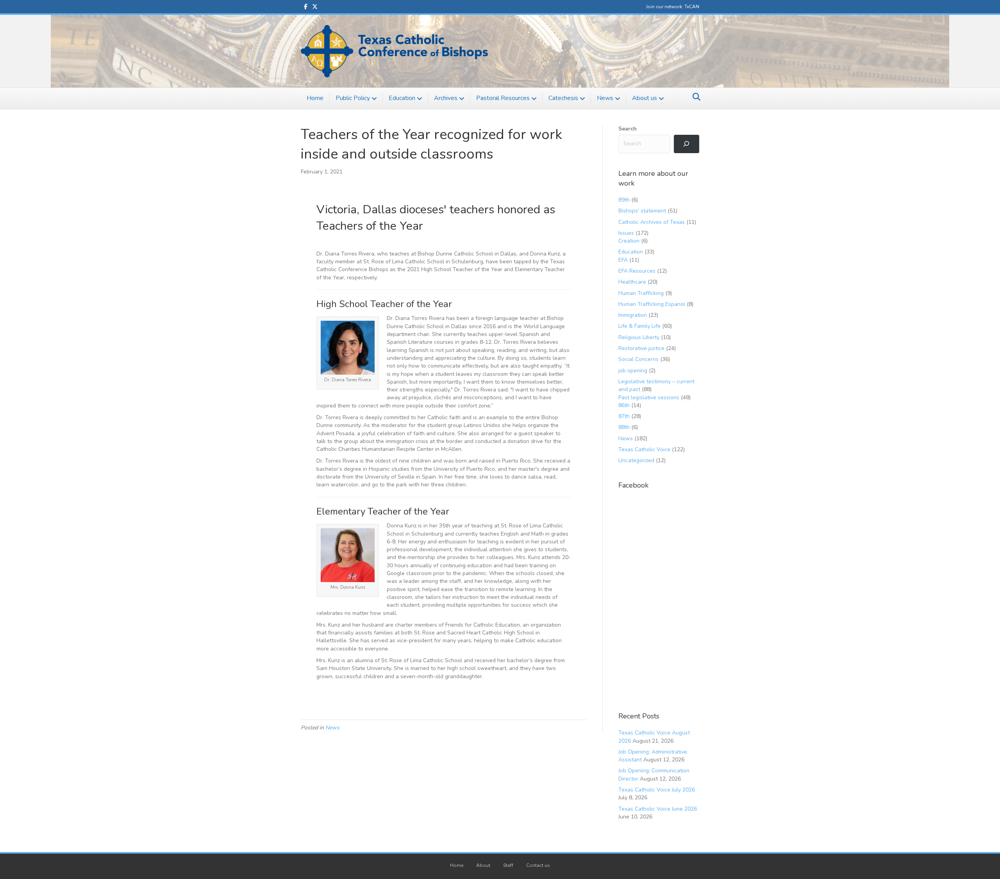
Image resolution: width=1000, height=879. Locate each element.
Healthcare (632, 282)
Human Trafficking (641, 293)
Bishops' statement (642, 210)
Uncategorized (636, 460)
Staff (508, 865)
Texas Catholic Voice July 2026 (656, 789)
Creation (628, 241)
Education (402, 98)
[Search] (694, 97)
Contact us (538, 865)
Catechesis (563, 98)
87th (624, 416)
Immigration (632, 315)
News (605, 98)
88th (624, 427)
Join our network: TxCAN (672, 7)
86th (624, 405)
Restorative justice (641, 348)
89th (624, 200)
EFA (623, 260)
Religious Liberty (638, 337)
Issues (626, 233)
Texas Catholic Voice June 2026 (657, 809)
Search (627, 128)
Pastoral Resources (503, 98)
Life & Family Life (639, 326)
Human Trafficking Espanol (651, 304)
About (483, 865)
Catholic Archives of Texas (651, 222)
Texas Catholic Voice (644, 449)
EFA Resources (636, 271)
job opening (632, 370)
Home (315, 98)
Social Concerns (638, 359)
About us (644, 98)
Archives (445, 98)
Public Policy (353, 98)
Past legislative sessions (648, 397)
